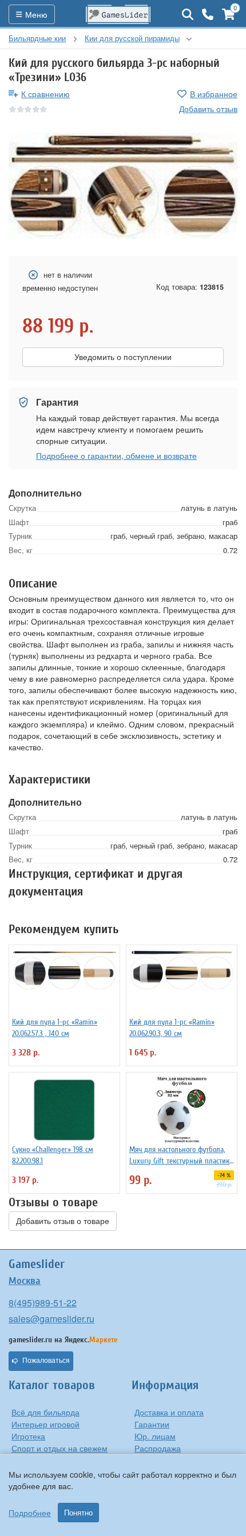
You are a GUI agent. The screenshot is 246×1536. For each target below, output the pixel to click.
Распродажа (157, 1448)
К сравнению (45, 93)
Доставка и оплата (169, 1412)
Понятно (78, 1512)
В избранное (213, 93)
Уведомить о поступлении (123, 357)
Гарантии (151, 1424)
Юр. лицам (155, 1436)
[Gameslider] (118, 14)
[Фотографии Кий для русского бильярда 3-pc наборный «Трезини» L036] (123, 186)
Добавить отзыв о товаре (62, 1221)
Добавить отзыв (208, 108)
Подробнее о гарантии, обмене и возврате (116, 455)
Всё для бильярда (45, 1412)
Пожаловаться (46, 1361)
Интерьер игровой (45, 1424)
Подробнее (30, 1512)
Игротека (28, 1436)
